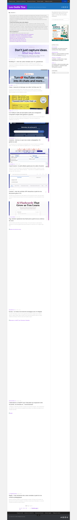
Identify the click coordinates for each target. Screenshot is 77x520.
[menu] (64, 1)
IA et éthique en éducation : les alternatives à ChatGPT (21, 35)
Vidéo (11, 85)
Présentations (13, 493)
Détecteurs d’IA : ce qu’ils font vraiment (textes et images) (21, 37)
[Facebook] (64, 7)
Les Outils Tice (17, 7)
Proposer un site (12, 1)
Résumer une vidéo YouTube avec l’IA (17, 38)
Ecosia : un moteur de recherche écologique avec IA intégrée (25, 311)
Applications (12, 400)
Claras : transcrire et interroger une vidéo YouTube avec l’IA (25, 87)
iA (9, 59)
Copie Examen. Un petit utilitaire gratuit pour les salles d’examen (26, 166)
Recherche (11, 309)
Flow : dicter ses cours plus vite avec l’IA (18, 39)
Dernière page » (35, 508)
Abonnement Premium (31, 1)
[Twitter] (62, 7)
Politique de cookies (48, 1)
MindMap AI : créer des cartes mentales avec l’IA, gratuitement (26, 61)
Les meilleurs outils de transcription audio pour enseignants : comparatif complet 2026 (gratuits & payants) (60, 65)
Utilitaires (11, 164)
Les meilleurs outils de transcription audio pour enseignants (21, 34)
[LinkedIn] (65, 7)
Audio (10, 110)
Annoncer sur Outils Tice (21, 1)
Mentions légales (40, 1)
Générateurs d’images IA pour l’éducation (18, 41)
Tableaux (54, 57)
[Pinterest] (67, 7)
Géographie (11, 138)
